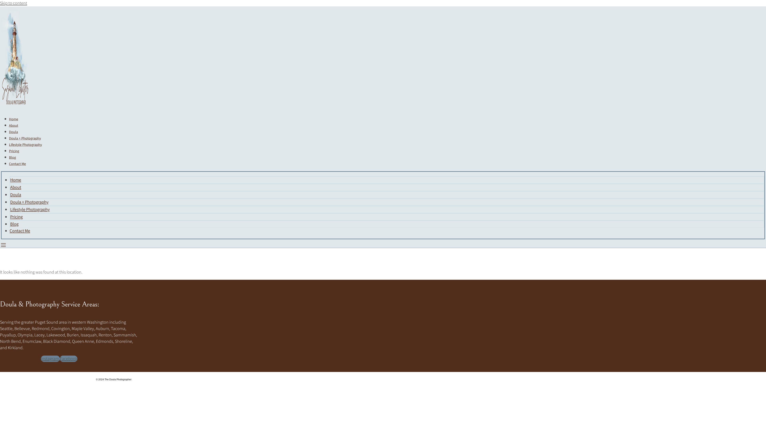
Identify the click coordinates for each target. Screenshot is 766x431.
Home (15, 180)
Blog (14, 224)
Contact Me (17, 163)
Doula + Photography (29, 202)
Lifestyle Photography (25, 144)
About (15, 187)
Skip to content (13, 3)
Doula (15, 195)
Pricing (16, 217)
